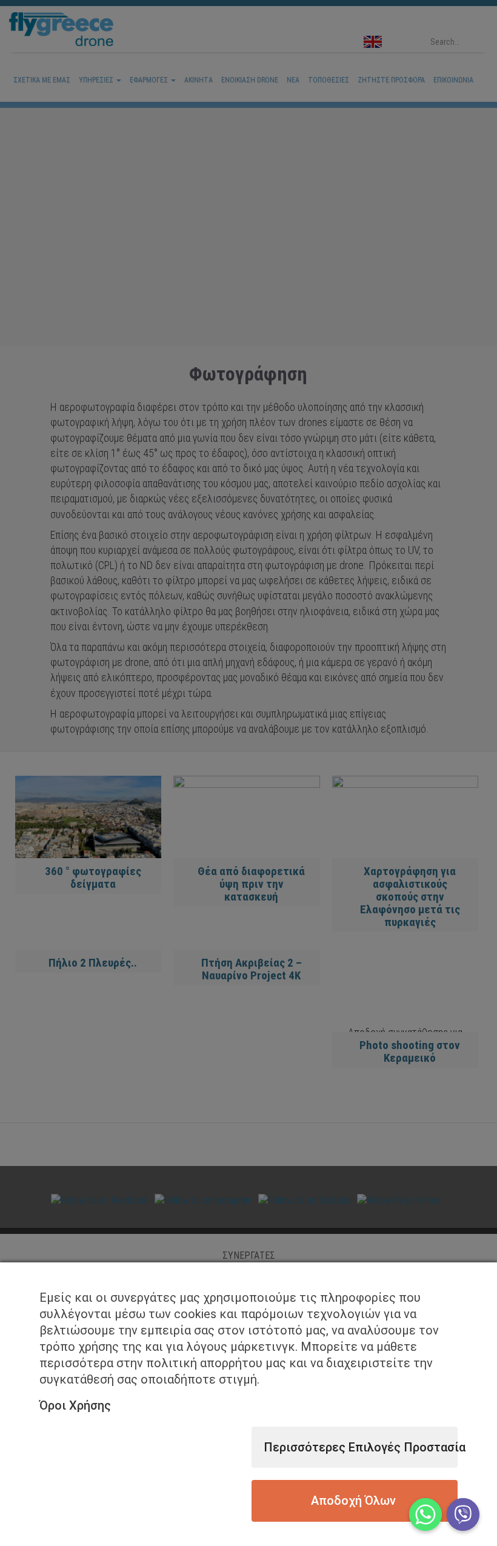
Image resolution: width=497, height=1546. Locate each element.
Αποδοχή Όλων (353, 1500)
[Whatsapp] (425, 1514)
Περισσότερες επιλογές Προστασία (361, 1447)
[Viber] (463, 1514)
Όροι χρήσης (75, 1405)
